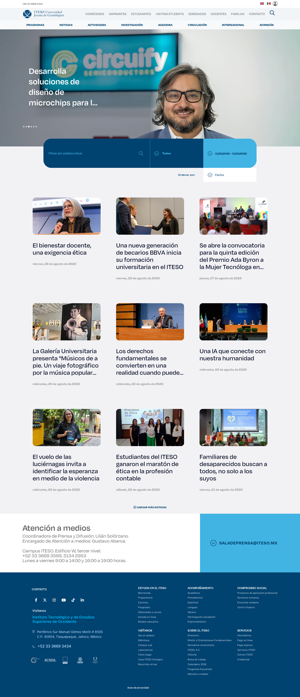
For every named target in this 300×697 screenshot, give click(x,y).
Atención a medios (198, 673)
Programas (35, 25)
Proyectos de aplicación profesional (257, 592)
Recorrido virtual (147, 664)
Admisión (267, 25)
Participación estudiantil (201, 616)
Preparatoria (145, 597)
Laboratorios (145, 649)
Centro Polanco (246, 607)
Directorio (193, 635)
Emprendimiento (197, 621)
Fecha (219, 175)
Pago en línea (245, 640)
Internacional (233, 25)
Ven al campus (146, 635)
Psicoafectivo (195, 597)
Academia (165, 25)
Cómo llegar (145, 654)
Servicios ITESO (246, 649)
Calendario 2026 (197, 664)
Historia (192, 654)
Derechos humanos (248, 597)
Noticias (66, 25)
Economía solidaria (248, 602)
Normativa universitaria (201, 645)
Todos (166, 153)
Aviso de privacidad (138, 687)
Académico (194, 592)
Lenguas (192, 607)
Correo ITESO (245, 654)
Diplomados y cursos (149, 612)
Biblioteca (143, 640)
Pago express (245, 645)
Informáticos (244, 635)
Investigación (132, 25)
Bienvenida (144, 592)
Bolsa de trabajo (197, 659)
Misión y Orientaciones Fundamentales (210, 640)
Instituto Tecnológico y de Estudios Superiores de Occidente (63, 619)
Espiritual (193, 602)
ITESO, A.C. (194, 649)
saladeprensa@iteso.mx (248, 543)
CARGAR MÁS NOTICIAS (151, 507)
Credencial (243, 659)
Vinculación (197, 25)
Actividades (97, 25)
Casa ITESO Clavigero (150, 659)
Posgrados (144, 607)
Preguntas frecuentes (200, 669)
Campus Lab (145, 645)
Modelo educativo (148, 621)
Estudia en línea (147, 616)
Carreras (143, 602)
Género (192, 612)
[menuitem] (94, 14)
